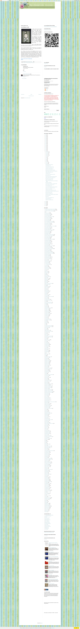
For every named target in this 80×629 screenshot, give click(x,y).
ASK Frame (46, 269)
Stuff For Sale (46, 473)
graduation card (47, 359)
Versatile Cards (47, 499)
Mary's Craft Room (47, 521)
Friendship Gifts (47, 345)
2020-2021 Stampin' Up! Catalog (49, 235)
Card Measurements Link (48, 300)
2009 (45, 202)
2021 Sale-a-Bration (47, 238)
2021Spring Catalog (47, 240)
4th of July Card (47, 262)
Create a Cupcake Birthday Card (50, 197)
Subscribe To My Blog (47, 474)
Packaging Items (47, 420)
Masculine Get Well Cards (48, 387)
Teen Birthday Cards (47, 483)
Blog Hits (46, 282)
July (46, 157)
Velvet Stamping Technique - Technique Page (51, 183)
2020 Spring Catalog (47, 232)
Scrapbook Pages (47, 451)
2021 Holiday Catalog (47, 237)
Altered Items (46, 266)
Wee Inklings (46, 529)
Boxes (45, 285)
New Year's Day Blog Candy (48, 408)
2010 (45, 201)
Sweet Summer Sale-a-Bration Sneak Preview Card (52, 191)
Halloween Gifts (47, 363)
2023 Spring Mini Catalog (48, 247)
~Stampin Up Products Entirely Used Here (28, 62)
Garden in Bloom (47, 348)
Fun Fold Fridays (47, 346)
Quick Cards (46, 439)
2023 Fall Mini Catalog (48, 246)
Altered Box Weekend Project (49, 164)
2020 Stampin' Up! (47, 233)
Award (45, 270)
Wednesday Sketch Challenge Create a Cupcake (52, 194)
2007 (45, 204)
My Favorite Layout (47, 406)
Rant (45, 442)
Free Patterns (46, 342)
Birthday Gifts (46, 279)
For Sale (46, 341)
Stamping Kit (46, 468)
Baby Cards (46, 271)
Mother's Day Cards (47, 403)
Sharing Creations (47, 454)
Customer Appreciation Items (48, 326)
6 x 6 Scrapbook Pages (48, 264)
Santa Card (46, 448)
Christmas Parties (47, 314)
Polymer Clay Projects (47, 435)
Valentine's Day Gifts (47, 498)
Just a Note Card (47, 375)
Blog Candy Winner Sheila (49, 192)
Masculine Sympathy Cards (48, 389)
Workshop (46, 511)
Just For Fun (46, 376)
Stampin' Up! (46, 467)
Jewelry (46, 373)
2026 (45, 134)
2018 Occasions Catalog (48, 224)
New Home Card (47, 407)
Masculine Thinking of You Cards (49, 391)
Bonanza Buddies (47, 284)
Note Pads (46, 411)
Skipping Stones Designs (48, 458)
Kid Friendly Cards (47, 377)
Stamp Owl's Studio (47, 525)
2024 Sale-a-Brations (47, 250)
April (46, 160)
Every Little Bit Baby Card (49, 185)
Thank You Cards (47, 485)
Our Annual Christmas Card (48, 419)
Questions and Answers (48, 438)
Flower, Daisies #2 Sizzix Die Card (50, 184)
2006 (45, 205)
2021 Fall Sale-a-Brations (48, 236)
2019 (45, 142)
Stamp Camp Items (47, 465)
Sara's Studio (46, 524)
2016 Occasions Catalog (48, 214)
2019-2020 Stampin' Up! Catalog (49, 229)
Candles (46, 293)
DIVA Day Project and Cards (48, 331)
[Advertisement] (40, 17)
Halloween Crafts (47, 362)
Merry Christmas (47, 393)
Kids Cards (46, 378)
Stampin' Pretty (47, 527)
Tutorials (46, 496)
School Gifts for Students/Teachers (49, 450)
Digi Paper (46, 329)
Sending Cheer (47, 453)
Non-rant (46, 409)
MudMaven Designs (47, 522)
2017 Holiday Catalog (47, 217)
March (46, 161)
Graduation (46, 358)
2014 (45, 147)
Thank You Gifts (47, 486)
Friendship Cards (47, 344)
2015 (45, 146)
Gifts (45, 355)
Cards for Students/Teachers (48, 302)
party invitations (47, 425)
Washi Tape (46, 501)
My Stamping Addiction (48, 523)
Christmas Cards (47, 310)
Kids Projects (46, 379)
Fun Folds (46, 347)
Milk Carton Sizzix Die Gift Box (49, 178)
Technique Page (47, 479)
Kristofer (47, 89)
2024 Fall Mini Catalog (48, 249)
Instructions (46, 372)
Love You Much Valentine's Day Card (50, 174)
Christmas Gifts (47, 312)
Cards (33, 62)
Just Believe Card (48, 173)
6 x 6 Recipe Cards (47, 263)
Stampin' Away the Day (48, 526)
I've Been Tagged (47, 370)
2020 (45, 141)
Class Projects (46, 316)
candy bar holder (47, 294)
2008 (45, 203)
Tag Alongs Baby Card (48, 198)
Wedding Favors (47, 504)
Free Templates (47, 343)
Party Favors (46, 424)
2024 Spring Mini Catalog (48, 251)
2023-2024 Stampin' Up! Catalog (49, 248)
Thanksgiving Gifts (47, 488)
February (47, 162)
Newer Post (22, 94)
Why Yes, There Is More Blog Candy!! (53, 579)
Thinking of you (47, 489)
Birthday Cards (47, 278)
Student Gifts (46, 472)
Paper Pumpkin (47, 422)
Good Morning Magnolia (48, 356)
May (46, 159)
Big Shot (46, 277)
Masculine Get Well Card (48, 386)
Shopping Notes (47, 456)
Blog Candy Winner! (48, 195)
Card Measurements (47, 299)
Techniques (46, 482)
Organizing (46, 417)
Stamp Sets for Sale (47, 466)
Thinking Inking (47, 528)
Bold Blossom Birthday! (48, 182)
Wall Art (46, 500)
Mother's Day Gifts (47, 404)
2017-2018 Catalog (47, 220)
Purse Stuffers (46, 437)
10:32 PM (24, 71)
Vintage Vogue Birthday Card (49, 172)
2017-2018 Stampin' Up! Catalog (49, 221)
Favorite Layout (47, 340)
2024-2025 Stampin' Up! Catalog (49, 253)
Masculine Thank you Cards (48, 390)
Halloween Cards (47, 361)
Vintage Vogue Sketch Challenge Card (50, 177)
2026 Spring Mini (47, 261)
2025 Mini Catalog (47, 255)
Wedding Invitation (47, 505)
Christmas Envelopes (47, 311)
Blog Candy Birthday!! (51, 570)
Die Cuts (46, 328)
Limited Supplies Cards (48, 380)
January (47, 163)
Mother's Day (46, 402)
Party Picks (46, 426)
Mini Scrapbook (47, 395)
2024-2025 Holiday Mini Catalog (49, 252)
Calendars (46, 292)
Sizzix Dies (46, 457)
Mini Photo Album (47, 394)
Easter (45, 333)
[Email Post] (33, 61)
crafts (45, 323)
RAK (45, 440)
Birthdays (46, 280)
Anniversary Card (47, 267)
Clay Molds (46, 317)
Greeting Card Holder (47, 360)
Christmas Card (47, 309)
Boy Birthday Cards (47, 286)
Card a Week (46, 295)
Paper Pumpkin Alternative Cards (49, 423)
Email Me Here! (46, 63)
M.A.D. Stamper (47, 520)
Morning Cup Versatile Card (49, 193)
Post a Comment (24, 78)
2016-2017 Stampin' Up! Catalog (49, 216)
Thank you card (47, 484)
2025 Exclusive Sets (47, 254)
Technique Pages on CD (48, 481)
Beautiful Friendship (47, 276)
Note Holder (46, 410)
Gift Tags (46, 354)
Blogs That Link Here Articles (48, 283)
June (46, 158)
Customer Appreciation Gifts (48, 325)
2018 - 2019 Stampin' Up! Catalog (49, 222)
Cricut (45, 324)
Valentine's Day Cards (47, 497)
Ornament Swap (47, 418)
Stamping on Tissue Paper (48, 469)
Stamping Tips (46, 470)
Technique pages (47, 480)
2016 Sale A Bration (47, 215)
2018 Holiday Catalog (47, 223)
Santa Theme (46, 449)
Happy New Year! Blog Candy (49, 199)
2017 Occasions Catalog (48, 218)
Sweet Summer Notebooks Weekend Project (51, 176)
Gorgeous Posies (47, 357)
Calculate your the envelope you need (49, 532)
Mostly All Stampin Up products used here (50, 401)
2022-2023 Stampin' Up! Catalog (49, 245)
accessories (46, 265)
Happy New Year (47, 364)
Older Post (40, 94)
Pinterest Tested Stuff (47, 433)
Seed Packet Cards (47, 452)
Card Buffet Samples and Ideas (49, 296)
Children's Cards (47, 308)
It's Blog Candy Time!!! (51, 583)
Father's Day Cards (47, 339)
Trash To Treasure (47, 495)
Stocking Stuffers (47, 471)
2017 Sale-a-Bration (47, 219)
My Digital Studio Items (48, 405)
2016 (45, 145)
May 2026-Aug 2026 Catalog (48, 392)
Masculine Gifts (47, 388)
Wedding (46, 502)
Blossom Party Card (48, 175)
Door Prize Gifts (47, 332)
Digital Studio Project (47, 330)
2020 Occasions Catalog (48, 230)
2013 (45, 148)
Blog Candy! (47, 196)
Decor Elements (47, 327)
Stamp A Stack (46, 464)
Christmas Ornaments (47, 313)
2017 (45, 144)
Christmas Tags (47, 315)
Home (31, 94)
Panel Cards (46, 421)
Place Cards (46, 434)
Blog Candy (46, 281)
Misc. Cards (46, 396)
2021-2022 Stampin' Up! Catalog (49, 239)
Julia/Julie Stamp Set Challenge (49, 374)
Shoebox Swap (47, 455)
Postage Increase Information (48, 436)
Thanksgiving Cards (47, 487)
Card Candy (46, 297)
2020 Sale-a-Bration (47, 231)
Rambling (46, 441)
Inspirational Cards (47, 371)
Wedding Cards (47, 503)
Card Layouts (46, 298)
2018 (45, 143)
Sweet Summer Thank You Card (50, 166)
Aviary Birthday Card (48, 165)
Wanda (47, 90)
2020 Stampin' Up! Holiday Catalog (49, 234)
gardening (46, 349)
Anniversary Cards (47, 268)
